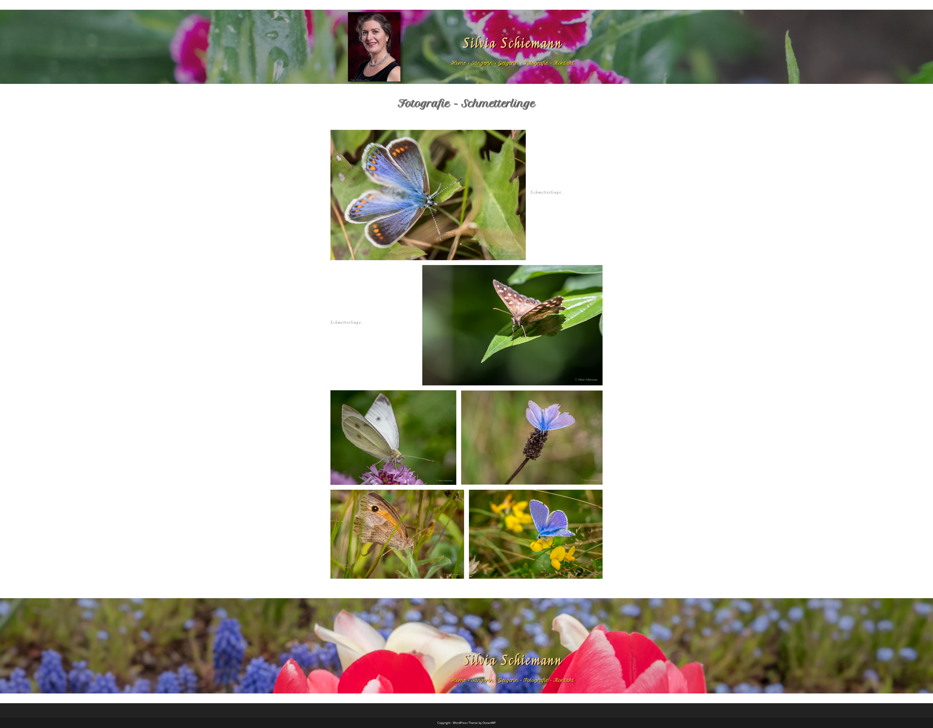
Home (458, 63)
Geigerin (508, 63)
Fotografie (536, 63)
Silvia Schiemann (512, 43)
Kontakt (563, 63)
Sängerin (482, 63)
